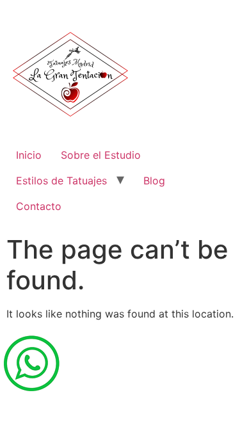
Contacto (38, 206)
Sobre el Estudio (101, 155)
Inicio (29, 155)
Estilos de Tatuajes (61, 180)
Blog (154, 180)
